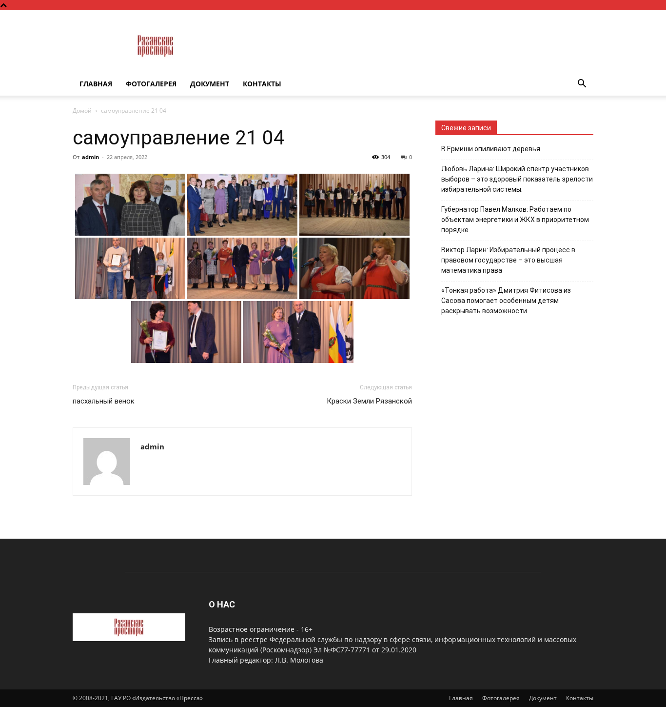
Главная (95, 83)
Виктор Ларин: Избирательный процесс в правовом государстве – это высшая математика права (508, 260)
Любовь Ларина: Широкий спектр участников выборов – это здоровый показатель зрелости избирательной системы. (517, 179)
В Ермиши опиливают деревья (490, 149)
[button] (581, 84)
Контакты (262, 83)
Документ (209, 83)
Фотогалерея (151, 83)
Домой (82, 110)
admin (90, 157)
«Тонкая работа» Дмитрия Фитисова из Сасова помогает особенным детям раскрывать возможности (506, 300)
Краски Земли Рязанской (369, 401)
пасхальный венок (104, 401)
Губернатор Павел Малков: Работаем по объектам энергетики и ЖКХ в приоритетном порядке (515, 219)
